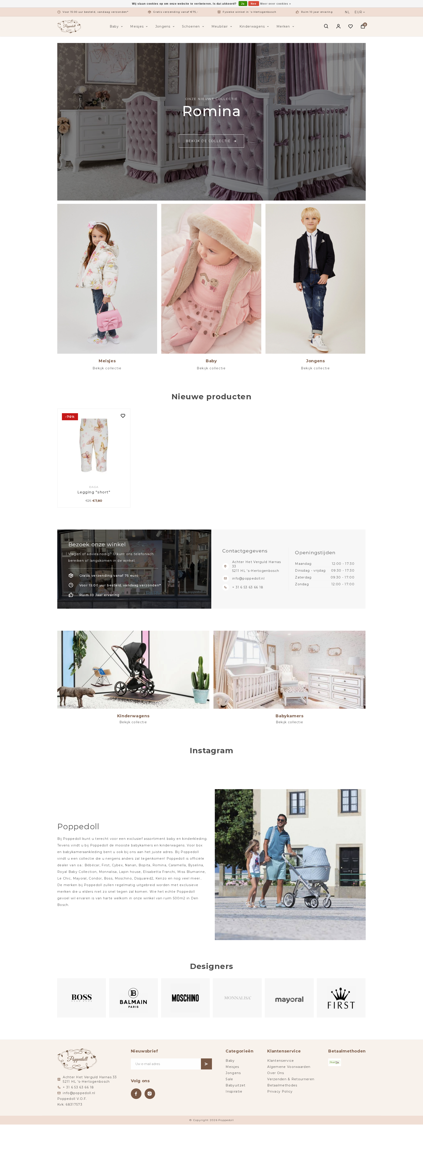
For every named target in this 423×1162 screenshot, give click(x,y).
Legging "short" (93, 492)
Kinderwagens (252, 26)
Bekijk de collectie (208, 141)
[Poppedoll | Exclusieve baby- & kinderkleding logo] (69, 26)
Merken (283, 26)
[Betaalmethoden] (334, 1062)
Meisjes (137, 26)
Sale (229, 1079)
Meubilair (220, 26)
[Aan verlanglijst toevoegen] (123, 416)
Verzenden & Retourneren (290, 1079)
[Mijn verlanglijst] (350, 26)
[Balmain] (81, 997)
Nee (254, 3)
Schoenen (191, 26)
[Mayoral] (237, 997)
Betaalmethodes (282, 1085)
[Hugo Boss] (341, 997)
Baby (114, 26)
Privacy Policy (280, 1091)
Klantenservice (280, 1061)
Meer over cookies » (275, 3)
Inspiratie (234, 1091)
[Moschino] (133, 997)
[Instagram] (150, 1093)
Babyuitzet (235, 1085)
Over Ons (275, 1073)
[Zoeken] (326, 26)
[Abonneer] (206, 1063)
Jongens (163, 26)
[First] (289, 997)
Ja (243, 3)
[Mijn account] (338, 26)
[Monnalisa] (185, 997)
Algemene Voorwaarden (288, 1067)
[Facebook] (136, 1093)
